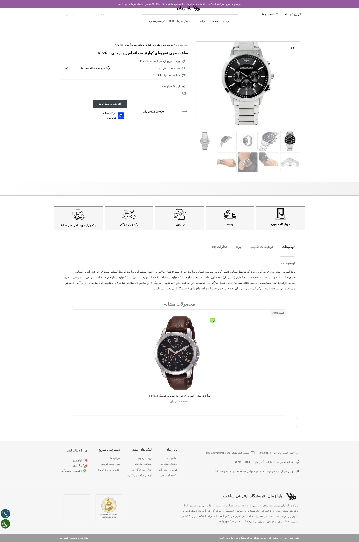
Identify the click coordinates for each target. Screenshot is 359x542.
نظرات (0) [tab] (219, 247)
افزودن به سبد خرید (110, 103)
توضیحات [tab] (288, 247)
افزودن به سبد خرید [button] (180, 411)
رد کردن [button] (122, 4)
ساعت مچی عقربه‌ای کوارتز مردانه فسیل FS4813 (179, 395)
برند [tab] (238, 247)
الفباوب (64, 537)
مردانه (178, 44)
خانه (186, 44)
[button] (293, 48)
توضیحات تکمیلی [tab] (261, 247)
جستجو (70, 14)
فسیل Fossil (278, 313)
